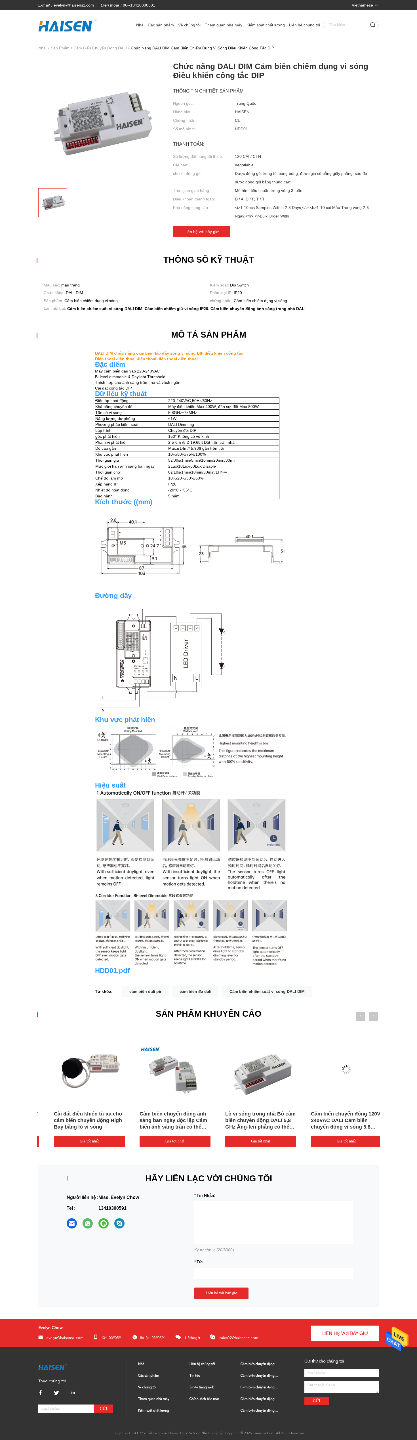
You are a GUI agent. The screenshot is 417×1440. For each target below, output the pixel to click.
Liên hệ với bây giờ (201, 231)
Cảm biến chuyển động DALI (100, 48)
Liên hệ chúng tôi (304, 25)
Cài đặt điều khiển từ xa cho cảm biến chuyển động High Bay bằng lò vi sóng (250, 1120)
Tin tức (194, 1376)
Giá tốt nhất (80, 1141)
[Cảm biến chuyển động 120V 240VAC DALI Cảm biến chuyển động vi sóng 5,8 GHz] (166, 1069)
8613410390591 (153, 1338)
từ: (200, 1261)
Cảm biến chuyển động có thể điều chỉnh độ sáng (260, 1399)
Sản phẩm (60, 48)
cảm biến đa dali (195, 991)
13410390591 (112, 1338)
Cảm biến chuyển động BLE (260, 1376)
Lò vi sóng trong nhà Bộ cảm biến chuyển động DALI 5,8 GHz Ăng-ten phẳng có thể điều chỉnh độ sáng (80, 1120)
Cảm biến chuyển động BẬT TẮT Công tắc (260, 1410)
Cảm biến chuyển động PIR (260, 1387)
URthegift (192, 1338)
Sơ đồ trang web (201, 1387)
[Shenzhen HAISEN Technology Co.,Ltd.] (52, 1367)
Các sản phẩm (161, 25)
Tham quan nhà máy (223, 25)
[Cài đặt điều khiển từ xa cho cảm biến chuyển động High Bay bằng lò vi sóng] (251, 1069)
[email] (72, 1223)
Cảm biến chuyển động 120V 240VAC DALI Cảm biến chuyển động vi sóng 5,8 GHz (165, 1120)
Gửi (103, 1408)
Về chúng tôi (189, 25)
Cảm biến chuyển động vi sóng (260, 1364)
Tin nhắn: (206, 1195)
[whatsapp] (88, 1223)
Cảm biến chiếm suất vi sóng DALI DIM (267, 991)
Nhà (140, 25)
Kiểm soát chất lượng (266, 25)
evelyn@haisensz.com (74, 5)
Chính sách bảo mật (204, 1399)
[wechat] (103, 1223)
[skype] (119, 1223)
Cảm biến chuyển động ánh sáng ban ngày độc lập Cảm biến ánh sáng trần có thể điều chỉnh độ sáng (335, 1120)
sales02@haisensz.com (238, 1338)
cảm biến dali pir (145, 991)
